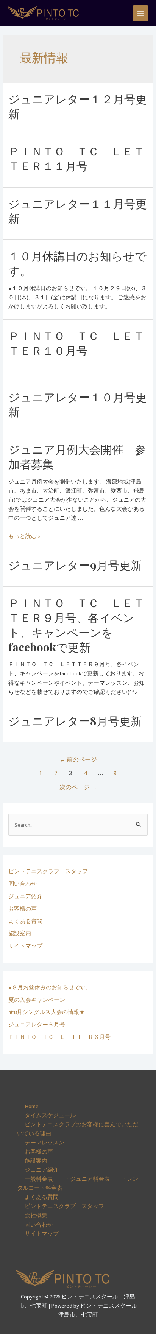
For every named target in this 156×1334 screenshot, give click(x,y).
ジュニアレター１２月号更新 (77, 106)
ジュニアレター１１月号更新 (77, 211)
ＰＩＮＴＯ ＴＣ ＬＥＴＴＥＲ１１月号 (76, 158)
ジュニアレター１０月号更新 (77, 404)
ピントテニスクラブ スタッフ (48, 871)
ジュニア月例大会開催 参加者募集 (77, 456)
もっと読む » (24, 536)
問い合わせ (22, 883)
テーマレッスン (44, 1142)
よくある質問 (25, 921)
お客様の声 (22, 908)
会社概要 (36, 1215)
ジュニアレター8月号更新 (75, 720)
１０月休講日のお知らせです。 (77, 263)
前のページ (78, 759)
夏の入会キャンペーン (36, 1000)
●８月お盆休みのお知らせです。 (49, 987)
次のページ (78, 787)
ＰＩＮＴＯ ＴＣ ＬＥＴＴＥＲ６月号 (59, 1037)
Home (32, 1106)
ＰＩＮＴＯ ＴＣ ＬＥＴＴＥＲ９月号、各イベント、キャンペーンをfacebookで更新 (76, 625)
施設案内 (19, 933)
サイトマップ (25, 945)
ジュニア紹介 (25, 896)
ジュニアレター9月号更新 (75, 564)
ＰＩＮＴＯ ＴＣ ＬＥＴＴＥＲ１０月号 (76, 343)
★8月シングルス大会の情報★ (46, 1012)
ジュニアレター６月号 (36, 1024)
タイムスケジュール (50, 1115)
